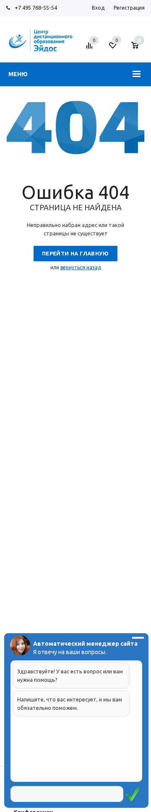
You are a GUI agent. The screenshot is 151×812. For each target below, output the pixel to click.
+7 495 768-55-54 (36, 7)
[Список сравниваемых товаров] (90, 48)
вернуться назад (80, 267)
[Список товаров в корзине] (139, 48)
